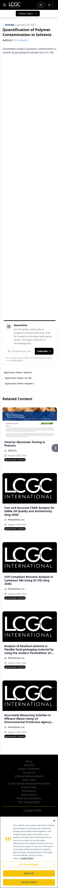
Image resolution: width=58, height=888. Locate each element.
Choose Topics (25, 13)
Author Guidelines (29, 768)
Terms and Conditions (29, 798)
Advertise (29, 765)
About (29, 761)
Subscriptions (29, 794)
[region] (29, 852)
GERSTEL (12, 450)
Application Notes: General (18, 372)
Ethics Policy (29, 780)
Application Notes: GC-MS (18, 377)
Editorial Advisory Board (29, 776)
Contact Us (29, 772)
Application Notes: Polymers (19, 383)
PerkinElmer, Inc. (16, 519)
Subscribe (42, 351)
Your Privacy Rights (29, 802)
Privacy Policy (29, 787)
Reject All (29, 873)
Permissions (29, 791)
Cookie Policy (27, 858)
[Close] (54, 820)
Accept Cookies (29, 882)
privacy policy (17, 360)
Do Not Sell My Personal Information (29, 783)
